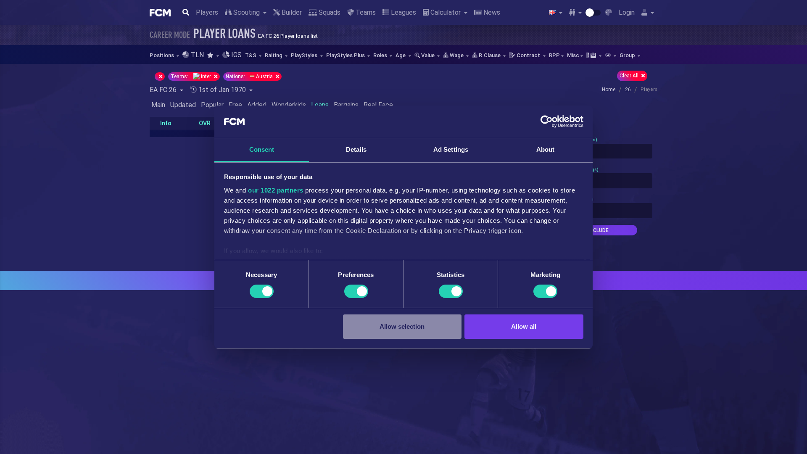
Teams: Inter (191, 76)
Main (158, 105)
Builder (291, 12)
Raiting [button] (274, 55)
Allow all (523, 326)
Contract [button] (528, 55)
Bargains (346, 105)
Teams (365, 12)
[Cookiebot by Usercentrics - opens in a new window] (546, 121)
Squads (328, 12)
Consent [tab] (261, 149)
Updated (183, 105)
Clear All (630, 76)
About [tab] (545, 149)
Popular (212, 105)
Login (627, 12)
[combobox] (597, 151)
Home (608, 89)
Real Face (378, 105)
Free (235, 105)
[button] (213, 55)
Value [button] (428, 55)
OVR (205, 123)
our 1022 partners (275, 190)
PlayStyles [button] (305, 55)
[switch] (356, 291)
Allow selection (402, 326)
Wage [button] (456, 55)
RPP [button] (554, 55)
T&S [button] (251, 55)
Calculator (445, 12)
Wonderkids (289, 105)
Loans (320, 105)
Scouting (246, 12)
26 (628, 89)
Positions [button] (162, 55)
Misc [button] (573, 55)
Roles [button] (380, 55)
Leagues (402, 12)
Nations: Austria (250, 76)
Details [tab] (356, 149)
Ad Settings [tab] (450, 149)
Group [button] (628, 55)
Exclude (598, 230)
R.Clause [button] (489, 55)
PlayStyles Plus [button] (346, 55)
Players (207, 12)
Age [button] (401, 55)
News (491, 12)
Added (256, 105)
